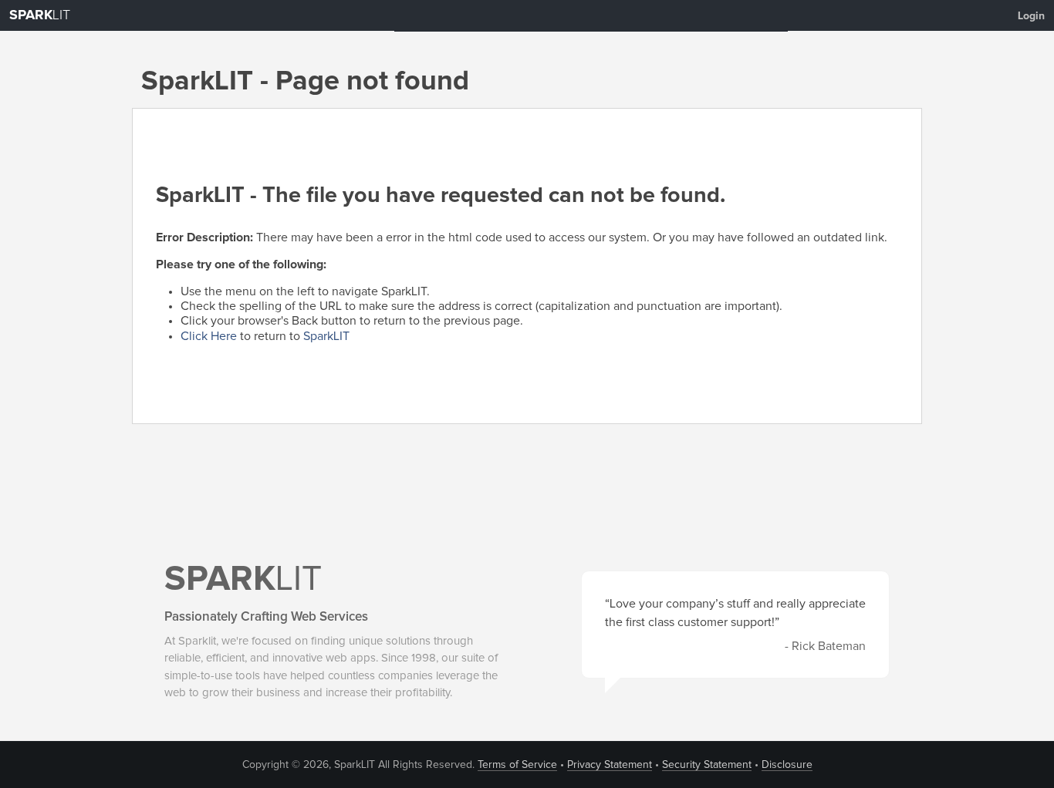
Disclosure (787, 764)
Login (1031, 16)
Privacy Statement (609, 764)
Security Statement (707, 764)
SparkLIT (326, 336)
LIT (39, 15)
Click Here (209, 336)
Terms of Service (517, 764)
